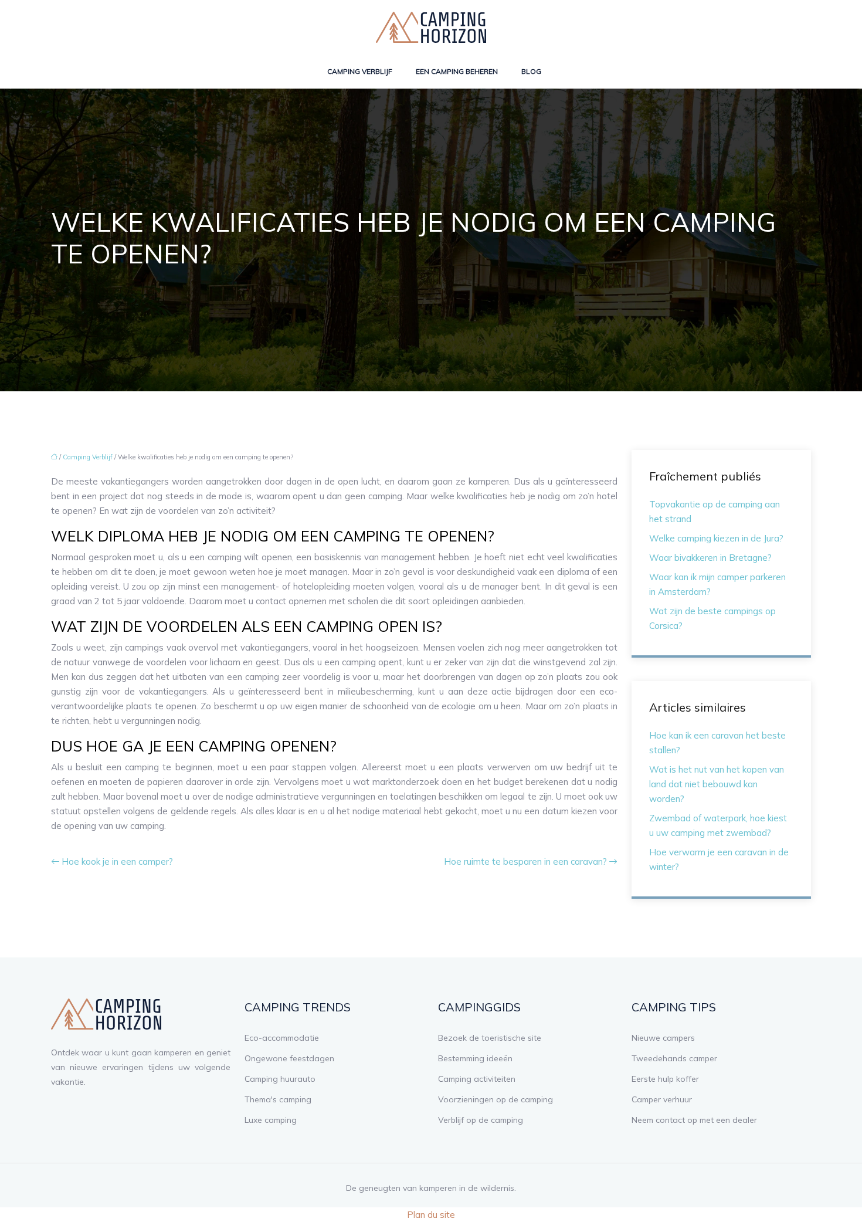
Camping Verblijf (359, 71)
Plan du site (431, 1214)
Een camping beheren (457, 71)
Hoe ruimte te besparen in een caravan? (525, 861)
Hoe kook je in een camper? (117, 861)
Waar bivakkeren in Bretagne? (710, 557)
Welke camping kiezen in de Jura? (716, 538)
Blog (531, 71)
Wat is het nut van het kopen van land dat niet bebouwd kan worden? (716, 784)
